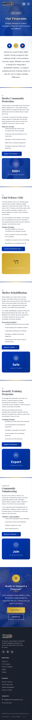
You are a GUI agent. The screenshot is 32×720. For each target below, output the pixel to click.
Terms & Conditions (16, 716)
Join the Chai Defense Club (12, 249)
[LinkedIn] (12, 651)
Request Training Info (10, 444)
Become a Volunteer (10, 534)
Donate (4, 672)
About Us (5, 661)
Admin (24, 716)
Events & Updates (7, 666)
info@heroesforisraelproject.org (13, 699)
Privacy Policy (5, 716)
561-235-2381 (8, 703)
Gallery (4, 669)
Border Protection (7, 682)
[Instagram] (7, 651)
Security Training (7, 690)
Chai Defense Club (7, 684)
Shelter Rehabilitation (8, 687)
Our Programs (6, 664)
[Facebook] (3, 651)
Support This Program (10, 153)
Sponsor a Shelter (9, 347)
